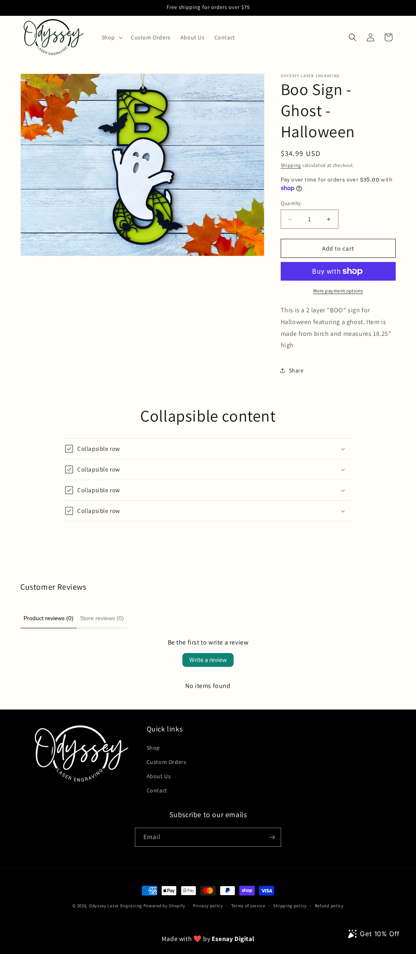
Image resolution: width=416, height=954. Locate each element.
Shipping (291, 165)
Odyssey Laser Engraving (115, 906)
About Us (159, 776)
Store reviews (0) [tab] (102, 618)
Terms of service (248, 906)
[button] (111, 37)
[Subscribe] (272, 837)
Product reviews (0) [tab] (49, 618)
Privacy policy (208, 906)
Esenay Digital (233, 939)
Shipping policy (290, 906)
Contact (157, 790)
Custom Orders (166, 762)
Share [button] (296, 370)
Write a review (208, 659)
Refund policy (329, 906)
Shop (153, 747)
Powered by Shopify (164, 906)
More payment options (338, 291)
